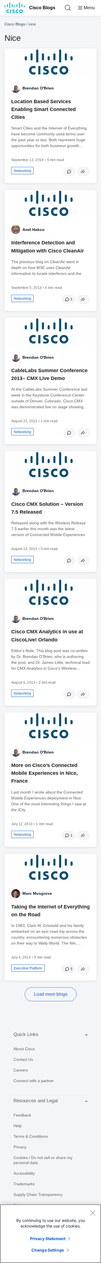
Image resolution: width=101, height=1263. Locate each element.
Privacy (19, 1147)
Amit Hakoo (33, 229)
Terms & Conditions (30, 1136)
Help (17, 1125)
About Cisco (24, 1049)
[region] (50, 1233)
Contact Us (23, 1059)
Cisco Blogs (42, 7)
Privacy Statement (47, 1238)
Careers (20, 1070)
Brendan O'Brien (38, 88)
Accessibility (24, 1173)
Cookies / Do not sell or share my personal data (42, 1160)
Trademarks (24, 1184)
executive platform (28, 968)
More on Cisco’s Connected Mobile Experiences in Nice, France (44, 773)
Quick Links (25, 1034)
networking (22, 171)
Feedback (22, 1115)
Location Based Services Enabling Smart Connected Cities (43, 109)
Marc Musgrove (37, 893)
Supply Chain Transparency (38, 1194)
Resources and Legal (35, 1100)
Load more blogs (50, 994)
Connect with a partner (33, 1080)
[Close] (92, 1212)
